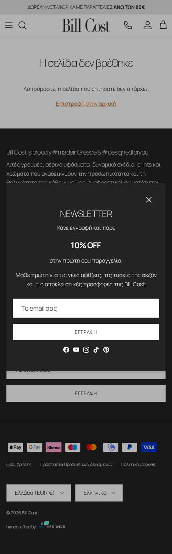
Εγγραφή (86, 332)
